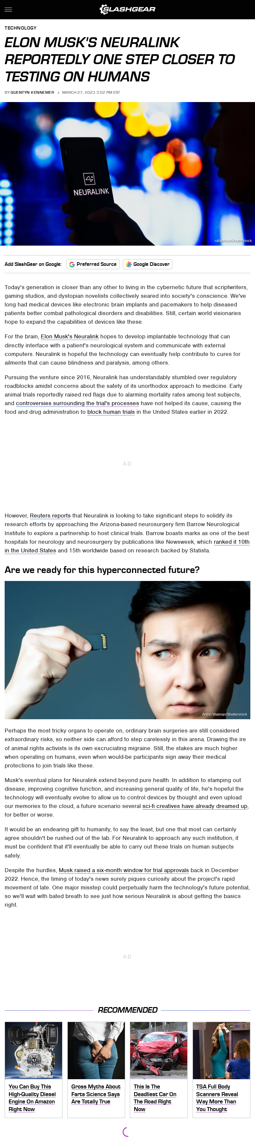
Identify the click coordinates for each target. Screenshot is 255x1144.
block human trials (111, 411)
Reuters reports (50, 515)
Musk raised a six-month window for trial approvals (124, 870)
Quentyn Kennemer (32, 92)
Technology (21, 28)
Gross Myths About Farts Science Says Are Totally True (96, 1094)
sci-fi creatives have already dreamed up (194, 806)
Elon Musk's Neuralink (70, 336)
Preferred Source (97, 264)
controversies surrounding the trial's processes (77, 403)
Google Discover (151, 264)
